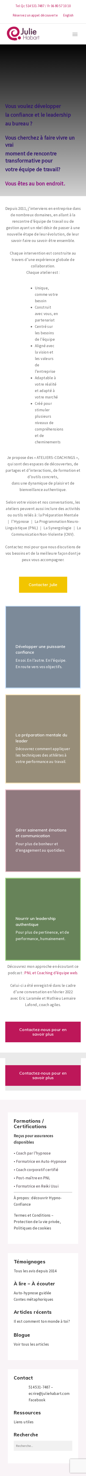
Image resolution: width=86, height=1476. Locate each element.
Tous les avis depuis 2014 (35, 1270)
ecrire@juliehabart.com (49, 1393)
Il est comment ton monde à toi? (42, 1321)
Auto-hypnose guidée (32, 1292)
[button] (75, 34)
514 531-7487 (39, 1387)
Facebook (37, 1399)
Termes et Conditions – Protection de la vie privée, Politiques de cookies (37, 1222)
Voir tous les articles (31, 1344)
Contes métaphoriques (33, 1299)
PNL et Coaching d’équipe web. (51, 972)
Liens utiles (24, 1421)
